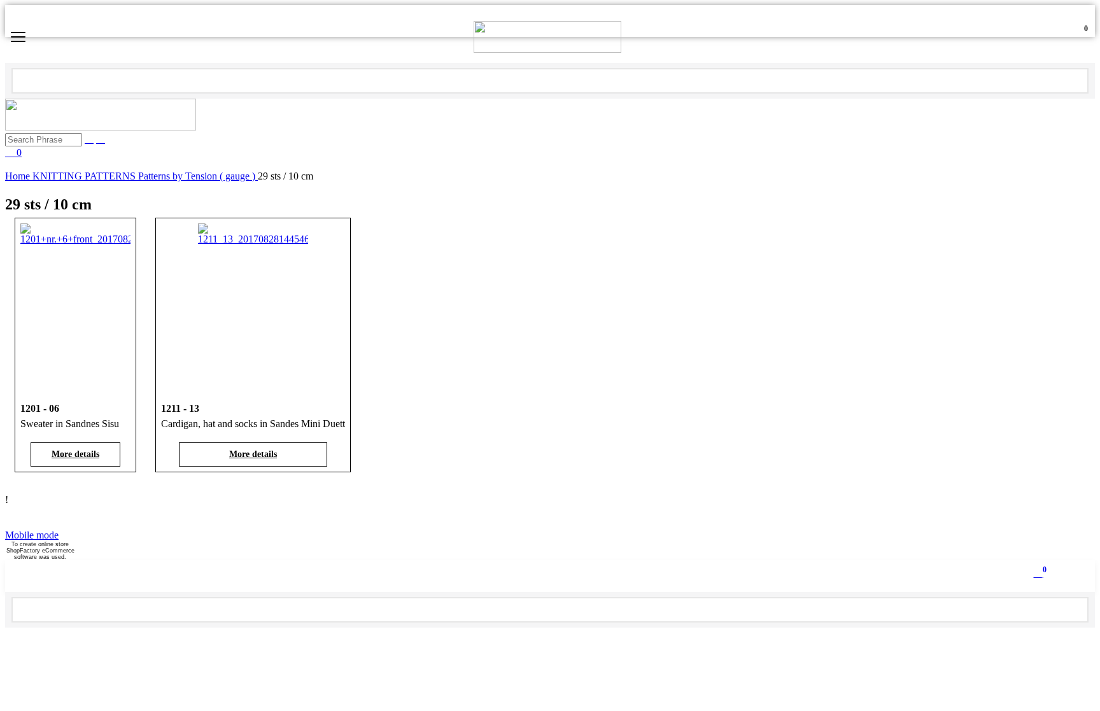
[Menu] (18, 38)
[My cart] (1074, 37)
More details (75, 454)
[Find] (1074, 79)
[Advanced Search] (100, 138)
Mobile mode (32, 535)
